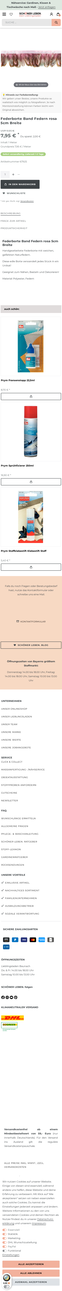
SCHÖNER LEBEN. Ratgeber (19, 841)
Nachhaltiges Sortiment (22, 890)
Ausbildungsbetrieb (19, 906)
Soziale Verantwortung (22, 913)
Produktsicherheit (14, 228)
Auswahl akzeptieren (31, 1282)
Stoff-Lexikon (11, 849)
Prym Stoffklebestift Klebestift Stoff (23, 551)
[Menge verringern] (18, 174)
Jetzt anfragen (47, 7)
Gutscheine (9, 792)
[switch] (6, 1286)
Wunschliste (16, 193)
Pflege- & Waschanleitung (20, 834)
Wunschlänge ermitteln (18, 818)
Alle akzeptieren (31, 1264)
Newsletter (9, 800)
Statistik (13, 1234)
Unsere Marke (11, 732)
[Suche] (56, 22)
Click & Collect (11, 762)
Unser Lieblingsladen (16, 716)
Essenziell (14, 1229)
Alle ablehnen (31, 1273)
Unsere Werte (11, 739)
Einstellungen (10, 1254)
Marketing (14, 1238)
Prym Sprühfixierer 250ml (17, 465)
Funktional (14, 1250)
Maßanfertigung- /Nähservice (23, 769)
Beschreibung (11, 213)
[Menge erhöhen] (13, 174)
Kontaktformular (33, 621)
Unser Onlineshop (14, 709)
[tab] (11, 213)
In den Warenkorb (22, 184)
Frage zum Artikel (13, 221)
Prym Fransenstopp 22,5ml (18, 380)
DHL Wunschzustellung (22, 1242)
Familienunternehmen (21, 898)
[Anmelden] (51, 14)
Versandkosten (27, 201)
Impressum (39, 1223)
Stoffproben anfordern (18, 785)
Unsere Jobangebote (16, 747)
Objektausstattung (14, 777)
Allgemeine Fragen (14, 826)
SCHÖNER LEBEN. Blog (33, 645)
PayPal (12, 1246)
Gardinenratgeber (14, 857)
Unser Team (9, 724)
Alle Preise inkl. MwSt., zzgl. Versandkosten (24, 1165)
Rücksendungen (12, 865)
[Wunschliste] (11, 14)
